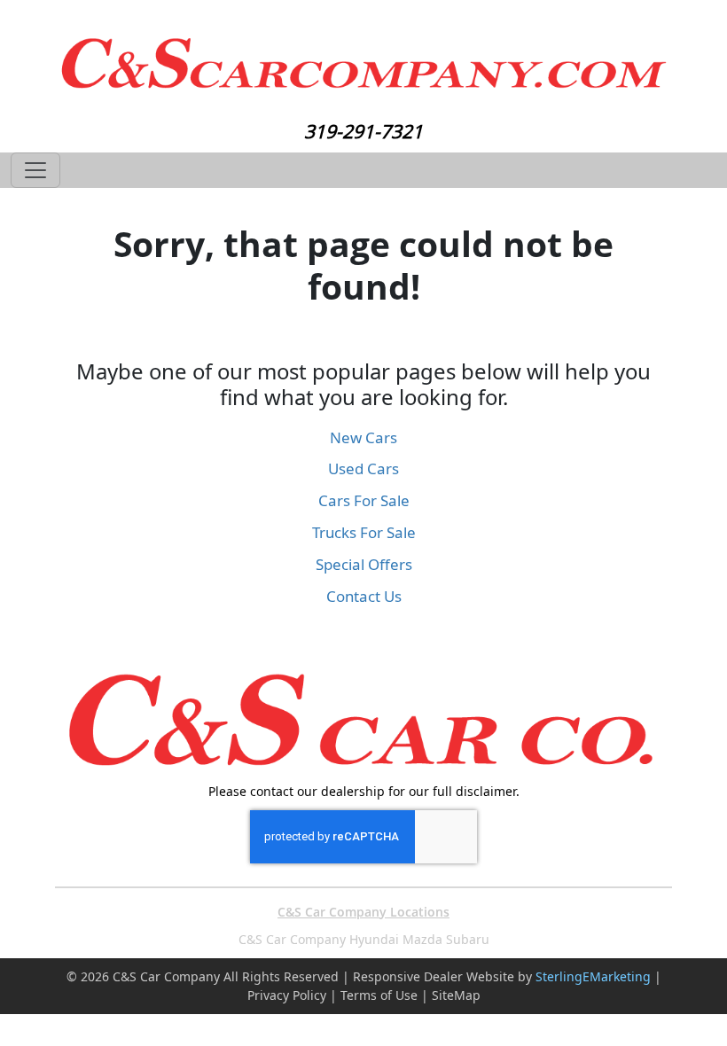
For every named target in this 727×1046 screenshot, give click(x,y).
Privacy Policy (286, 995)
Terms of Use (379, 995)
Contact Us (364, 596)
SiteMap (456, 995)
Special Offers (364, 564)
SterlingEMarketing (593, 976)
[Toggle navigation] (35, 170)
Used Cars (363, 468)
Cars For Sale (364, 500)
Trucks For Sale (364, 532)
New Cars (363, 437)
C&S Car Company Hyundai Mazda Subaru (363, 939)
